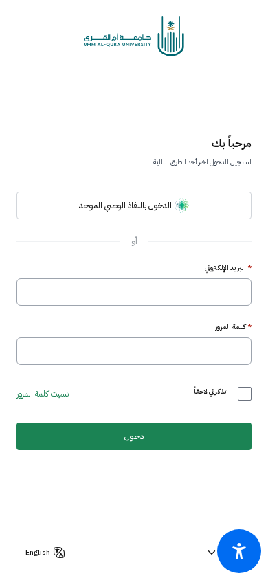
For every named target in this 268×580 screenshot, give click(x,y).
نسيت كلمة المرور (42, 394)
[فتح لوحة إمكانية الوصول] (239, 551)
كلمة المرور (234, 327)
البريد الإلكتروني (228, 268)
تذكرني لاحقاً (210, 392)
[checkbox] (245, 394)
